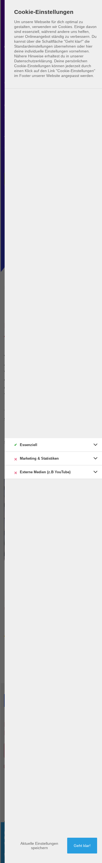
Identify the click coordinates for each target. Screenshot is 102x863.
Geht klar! (82, 845)
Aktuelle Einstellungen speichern (39, 845)
